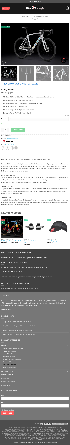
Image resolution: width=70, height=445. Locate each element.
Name (3, 402)
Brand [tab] (13, 159)
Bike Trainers (6, 431)
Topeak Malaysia (54, 437)
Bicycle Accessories (7, 371)
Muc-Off (7, 437)
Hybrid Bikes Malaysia (9, 354)
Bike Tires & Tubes (48, 430)
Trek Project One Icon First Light (11, 241)
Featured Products (7, 375)
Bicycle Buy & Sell (20, 427)
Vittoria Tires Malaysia (13, 438)
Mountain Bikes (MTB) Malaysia (12, 359)
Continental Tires (59, 434)
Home (24, 16)
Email (3, 395)
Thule (63, 437)
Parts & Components (8, 382)
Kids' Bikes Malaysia (9, 356)
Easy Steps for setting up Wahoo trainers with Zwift (19, 326)
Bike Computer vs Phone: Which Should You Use (19, 334)
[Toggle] (67, 346)
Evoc (45, 436)
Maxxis (20, 437)
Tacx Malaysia (43, 437)
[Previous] (5, 44)
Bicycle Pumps (40, 431)
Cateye (33, 434)
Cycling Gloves (63, 431)
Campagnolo (41, 434)
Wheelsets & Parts (38, 433)
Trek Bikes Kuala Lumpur (12, 145)
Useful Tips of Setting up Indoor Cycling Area (17, 330)
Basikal (10, 427)
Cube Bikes (49, 433)
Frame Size (4, 118)
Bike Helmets (30, 431)
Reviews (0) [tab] (38, 159)
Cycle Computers (8, 433)
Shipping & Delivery (35, 440)
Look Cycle (62, 436)
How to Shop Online (32, 438)
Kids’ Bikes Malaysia (58, 429)
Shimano (35, 437)
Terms (43, 438)
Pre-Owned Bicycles (9, 362)
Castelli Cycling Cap (53, 241)
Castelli (49, 434)
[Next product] (33, 19)
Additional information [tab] (24, 159)
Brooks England (24, 434)
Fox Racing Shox (21, 436)
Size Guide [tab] (46, 159)
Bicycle (29, 16)
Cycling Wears (51, 431)
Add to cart (18, 130)
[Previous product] (36, 19)
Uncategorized (6, 385)
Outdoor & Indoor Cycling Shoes (14, 430)
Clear (67, 115)
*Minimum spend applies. (30, 288)
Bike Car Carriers (61, 430)
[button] (6, 8)
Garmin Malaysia (9, 436)
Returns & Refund (58, 438)
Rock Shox (27, 437)
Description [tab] (5, 159)
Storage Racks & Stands (23, 433)
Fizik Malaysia (53, 436)
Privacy (48, 438)
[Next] (65, 44)
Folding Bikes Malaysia (9, 351)
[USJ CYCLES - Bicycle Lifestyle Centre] (35, 8)
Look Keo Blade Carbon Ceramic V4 (34, 241)
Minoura (14, 437)
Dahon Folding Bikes (61, 433)
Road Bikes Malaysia (41, 16)
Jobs (23, 438)
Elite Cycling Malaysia (35, 436)
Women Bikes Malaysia (9, 367)
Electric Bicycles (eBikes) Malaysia (13, 348)
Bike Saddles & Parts (33, 430)
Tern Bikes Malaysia (11, 434)
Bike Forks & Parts (18, 431)
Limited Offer (5, 378)
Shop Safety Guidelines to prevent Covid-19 (17, 322)
